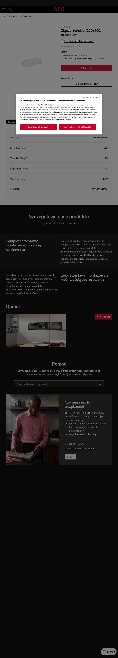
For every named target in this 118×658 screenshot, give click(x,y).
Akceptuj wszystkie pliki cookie (77, 127)
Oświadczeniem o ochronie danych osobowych (58, 119)
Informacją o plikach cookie (32, 119)
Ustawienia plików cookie (39, 127)
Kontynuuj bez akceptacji (91, 97)
